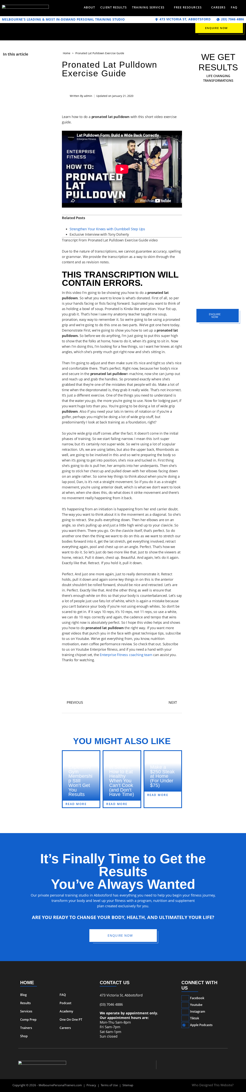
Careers (218, 7)
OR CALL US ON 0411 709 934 (218, 330)
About (89, 7)
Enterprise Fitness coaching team (126, 654)
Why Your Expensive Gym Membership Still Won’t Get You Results (80, 778)
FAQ (234, 7)
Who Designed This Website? (213, 1085)
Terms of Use (109, 1085)
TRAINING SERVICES (148, 7)
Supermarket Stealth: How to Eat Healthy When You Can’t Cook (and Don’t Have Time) (121, 778)
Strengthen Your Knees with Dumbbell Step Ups (107, 229)
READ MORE (76, 804)
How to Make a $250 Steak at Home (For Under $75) (162, 774)
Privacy (91, 1085)
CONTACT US (115, 982)
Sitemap (127, 1085)
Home (66, 53)
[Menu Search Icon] (242, 7)
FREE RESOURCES (188, 7)
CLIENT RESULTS (113, 7)
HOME (27, 982)
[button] (218, 118)
